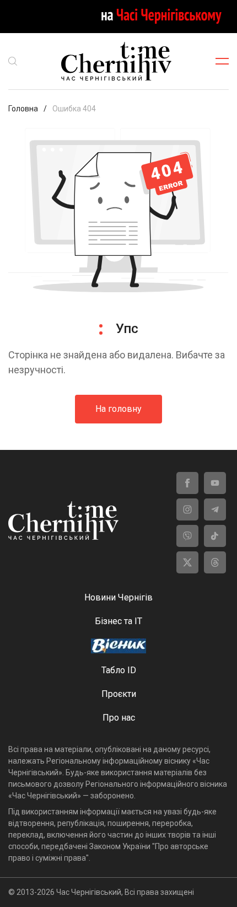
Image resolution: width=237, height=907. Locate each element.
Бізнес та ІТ (118, 621)
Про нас (119, 717)
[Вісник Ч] (118, 646)
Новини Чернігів (118, 597)
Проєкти (118, 694)
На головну (118, 409)
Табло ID (118, 670)
